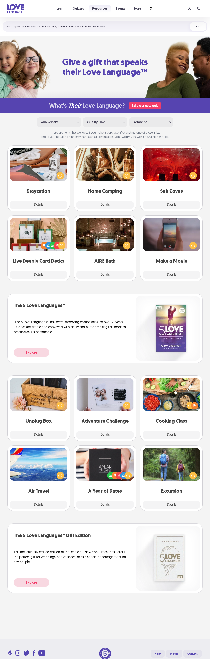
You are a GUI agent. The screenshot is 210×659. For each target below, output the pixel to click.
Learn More (99, 26)
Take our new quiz (145, 105)
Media (174, 654)
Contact (192, 654)
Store (137, 8)
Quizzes (78, 8)
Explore (31, 352)
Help (158, 654)
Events (120, 8)
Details (38, 205)
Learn (60, 8)
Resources (99, 8)
